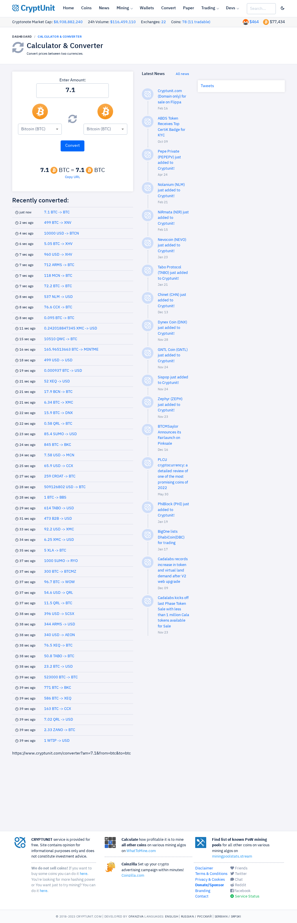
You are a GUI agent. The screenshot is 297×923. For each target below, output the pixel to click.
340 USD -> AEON (59, 635)
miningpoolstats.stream (232, 856)
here (83, 874)
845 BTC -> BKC (57, 445)
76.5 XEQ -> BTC (58, 645)
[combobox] (40, 129)
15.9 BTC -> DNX (58, 413)
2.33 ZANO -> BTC (59, 730)
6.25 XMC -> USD (59, 540)
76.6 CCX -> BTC (58, 307)
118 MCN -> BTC (58, 276)
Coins (86, 8)
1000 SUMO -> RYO (61, 561)
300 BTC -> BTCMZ (60, 572)
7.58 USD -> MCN (59, 455)
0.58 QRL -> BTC (58, 424)
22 (163, 22)
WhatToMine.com (141, 851)
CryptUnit (37, 8)
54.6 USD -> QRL (58, 593)
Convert (168, 8)
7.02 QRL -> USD (58, 719)
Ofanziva (136, 916)
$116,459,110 (123, 22)
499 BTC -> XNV (57, 223)
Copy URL (72, 177)
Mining (123, 8)
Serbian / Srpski (228, 916)
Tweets (207, 86)
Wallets (147, 8)
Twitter (240, 874)
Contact (202, 896)
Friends (240, 868)
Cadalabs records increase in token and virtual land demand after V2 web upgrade (173, 570)
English (171, 916)
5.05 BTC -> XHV (58, 244)
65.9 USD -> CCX (58, 466)
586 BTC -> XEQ (57, 698)
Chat (238, 880)
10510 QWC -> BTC (60, 339)
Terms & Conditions (211, 874)
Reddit (240, 885)
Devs (230, 8)
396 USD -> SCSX (59, 614)
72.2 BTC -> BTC (58, 286)
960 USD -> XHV (58, 255)
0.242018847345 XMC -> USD (70, 328)
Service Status (246, 896)
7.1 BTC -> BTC (57, 212)
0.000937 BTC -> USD (63, 371)
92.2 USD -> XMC (59, 529)
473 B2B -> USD (58, 519)
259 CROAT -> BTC (59, 476)
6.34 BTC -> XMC (58, 402)
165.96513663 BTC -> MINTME (71, 349)
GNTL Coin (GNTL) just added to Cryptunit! (173, 355)
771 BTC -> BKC (57, 688)
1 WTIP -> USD (57, 741)
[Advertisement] (165, 732)
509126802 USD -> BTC (65, 487)
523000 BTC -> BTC (61, 677)
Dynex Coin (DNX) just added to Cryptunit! (172, 328)
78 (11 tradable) (196, 22)
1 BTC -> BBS (55, 497)
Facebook (242, 891)
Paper (188, 8)
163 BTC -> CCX (57, 709)
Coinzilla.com (133, 876)
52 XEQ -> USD (57, 381)
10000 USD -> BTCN (61, 233)
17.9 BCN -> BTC (58, 392)
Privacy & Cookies (210, 880)
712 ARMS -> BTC (59, 265)
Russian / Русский (196, 916)
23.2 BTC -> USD (58, 667)
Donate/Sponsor (209, 885)
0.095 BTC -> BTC (59, 318)
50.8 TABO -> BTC (59, 656)
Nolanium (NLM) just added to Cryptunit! (171, 190)
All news (182, 74)
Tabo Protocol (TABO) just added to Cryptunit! (173, 273)
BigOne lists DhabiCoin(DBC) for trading (171, 537)
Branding (202, 891)
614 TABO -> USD (59, 508)
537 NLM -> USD (58, 297)
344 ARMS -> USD (59, 624)
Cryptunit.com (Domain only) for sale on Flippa (172, 96)
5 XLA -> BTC (55, 550)
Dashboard (22, 36)
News (104, 8)
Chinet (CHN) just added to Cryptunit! (172, 300)
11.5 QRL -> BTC (58, 603)
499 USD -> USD (58, 360)
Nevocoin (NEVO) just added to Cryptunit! (172, 245)
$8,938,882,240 (68, 22)
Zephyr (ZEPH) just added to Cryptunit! (170, 404)
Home (68, 8)
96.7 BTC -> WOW (59, 582)
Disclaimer (204, 868)
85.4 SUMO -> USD (60, 434)
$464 (254, 22)
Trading (208, 8)
